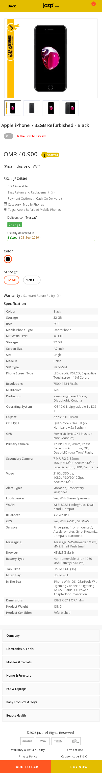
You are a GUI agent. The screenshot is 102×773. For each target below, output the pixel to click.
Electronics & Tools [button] (20, 649)
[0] (93, 8)
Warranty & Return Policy (28, 750)
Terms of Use (74, 750)
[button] (4, 108)
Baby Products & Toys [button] (21, 702)
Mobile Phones (33, 204)
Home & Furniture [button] (18, 675)
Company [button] (13, 635)
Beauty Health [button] (16, 715)
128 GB (32, 280)
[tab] (51, 635)
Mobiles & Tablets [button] (19, 662)
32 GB (11, 280)
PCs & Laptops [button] (16, 689)
